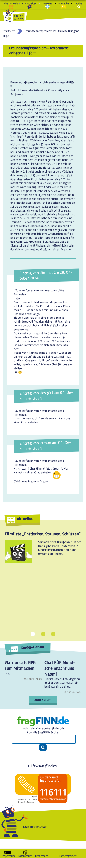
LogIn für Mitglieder (35, 827)
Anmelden (20, 294)
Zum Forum (43, 700)
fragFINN (43, 732)
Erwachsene (41, 855)
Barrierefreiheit (67, 855)
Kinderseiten (29, 3)
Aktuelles (25, 518)
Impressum (8, 855)
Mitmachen (63, 3)
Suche (78, 3)
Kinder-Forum (32, 647)
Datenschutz (25, 855)
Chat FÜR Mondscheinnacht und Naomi (59, 668)
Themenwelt (11, 3)
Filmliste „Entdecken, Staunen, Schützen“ (43, 534)
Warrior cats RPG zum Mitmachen (20, 665)
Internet (47, 3)
